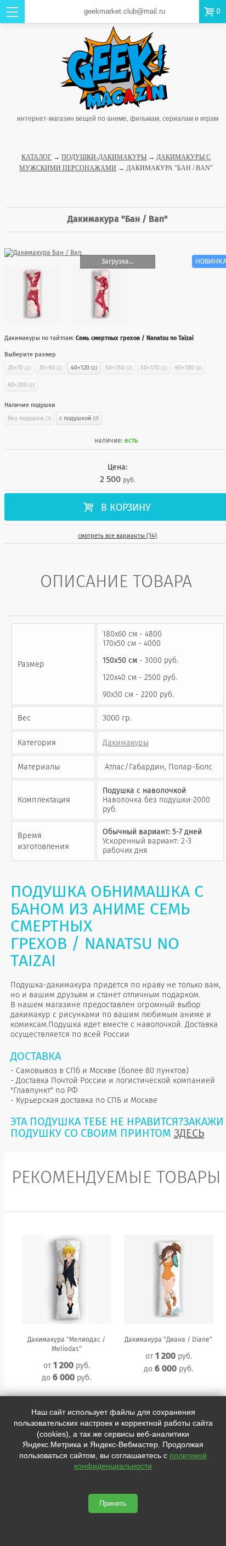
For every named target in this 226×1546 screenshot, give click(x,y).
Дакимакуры (126, 742)
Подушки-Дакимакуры (103, 157)
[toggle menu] (12, 11)
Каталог (36, 157)
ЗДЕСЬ (189, 1133)
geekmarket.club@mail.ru (124, 11)
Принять (113, 1503)
